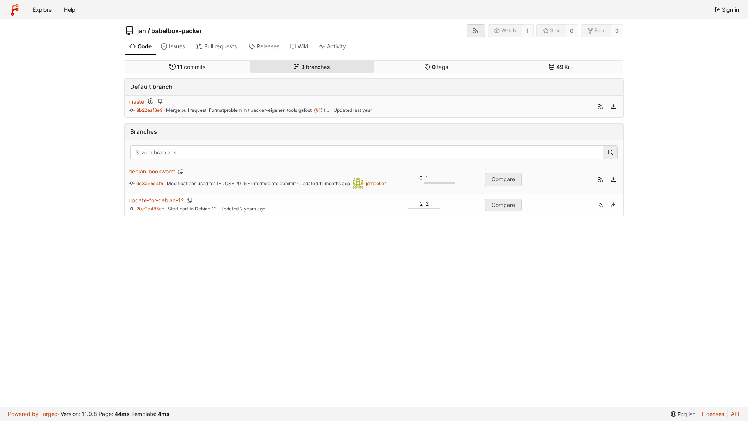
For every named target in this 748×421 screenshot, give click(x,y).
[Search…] (610, 152)
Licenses (713, 413)
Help (70, 9)
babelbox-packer (176, 31)
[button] (600, 106)
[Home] (15, 10)
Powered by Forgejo (33, 413)
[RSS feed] (476, 30)
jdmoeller (376, 183)
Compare (503, 179)
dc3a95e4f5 (149, 183)
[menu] (613, 106)
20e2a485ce (150, 209)
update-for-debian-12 (156, 200)
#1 (318, 110)
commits (191, 67)
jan (141, 31)
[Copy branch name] (159, 101)
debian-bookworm (152, 171)
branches (315, 67)
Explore (42, 9)
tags (440, 67)
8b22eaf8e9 (149, 110)
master (137, 101)
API (735, 413)
